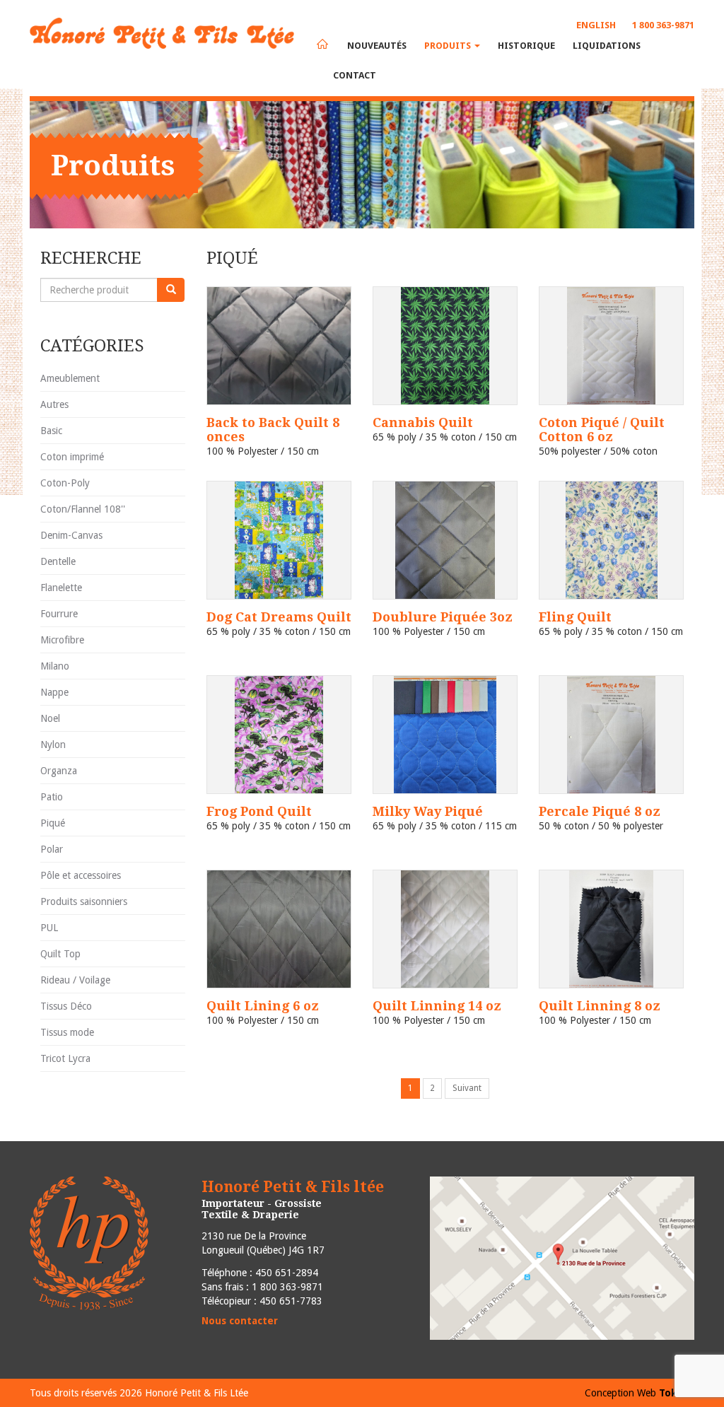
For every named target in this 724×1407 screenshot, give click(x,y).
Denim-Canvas (71, 535)
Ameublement (70, 378)
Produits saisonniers (83, 901)
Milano (54, 666)
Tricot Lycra (65, 1058)
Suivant (466, 1088)
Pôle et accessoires (80, 875)
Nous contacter (240, 1320)
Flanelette (61, 587)
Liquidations (607, 45)
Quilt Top (60, 953)
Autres (54, 404)
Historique (526, 45)
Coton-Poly (65, 483)
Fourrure (59, 613)
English (596, 25)
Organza (58, 770)
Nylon (53, 744)
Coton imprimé (72, 456)
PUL (49, 927)
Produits (448, 45)
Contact (354, 75)
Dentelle (58, 561)
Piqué (52, 823)
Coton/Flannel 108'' (82, 509)
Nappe (54, 692)
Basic (51, 430)
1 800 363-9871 (663, 25)
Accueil (322, 44)
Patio (51, 796)
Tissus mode (67, 1032)
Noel (50, 718)
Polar (51, 849)
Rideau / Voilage (75, 980)
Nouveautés (377, 45)
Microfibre (62, 640)
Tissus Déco (66, 1006)
